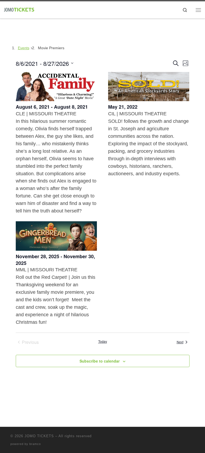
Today (102, 341)
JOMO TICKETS (39, 436)
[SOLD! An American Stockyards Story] (149, 86)
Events (23, 48)
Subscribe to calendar (100, 361)
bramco (35, 444)
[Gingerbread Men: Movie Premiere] (56, 236)
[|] (19, 9)
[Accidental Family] (56, 86)
